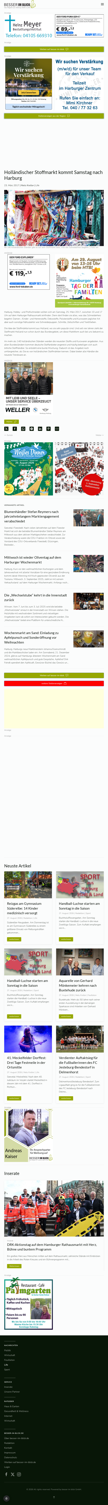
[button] (102, 4)
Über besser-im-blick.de (16, 1438)
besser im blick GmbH (71, 1489)
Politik (7, 1350)
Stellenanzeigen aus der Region (52, 116)
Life (37, 185)
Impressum (10, 1452)
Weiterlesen (14, 1266)
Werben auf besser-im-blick (52, 49)
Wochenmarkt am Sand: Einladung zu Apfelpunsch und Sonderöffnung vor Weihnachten (31, 637)
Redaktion (9, 1443)
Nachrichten (11, 1345)
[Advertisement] (54, 148)
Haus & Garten (11, 1406)
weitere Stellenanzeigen (51, 683)
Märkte (9, 421)
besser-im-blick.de (14, 1433)
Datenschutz (10, 1457)
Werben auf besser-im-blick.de (20, 1462)
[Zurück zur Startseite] (20, 4)
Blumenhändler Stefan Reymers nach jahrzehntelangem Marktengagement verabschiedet (31, 516)
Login (7, 1467)
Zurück (10, 435)
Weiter (98, 435)
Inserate (8, 1387)
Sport (7, 1369)
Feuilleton (9, 1360)
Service (8, 1382)
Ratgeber (9, 1401)
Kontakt (8, 1447)
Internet (8, 1416)
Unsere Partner (12, 1391)
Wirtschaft (9, 1355)
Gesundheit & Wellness (16, 1411)
